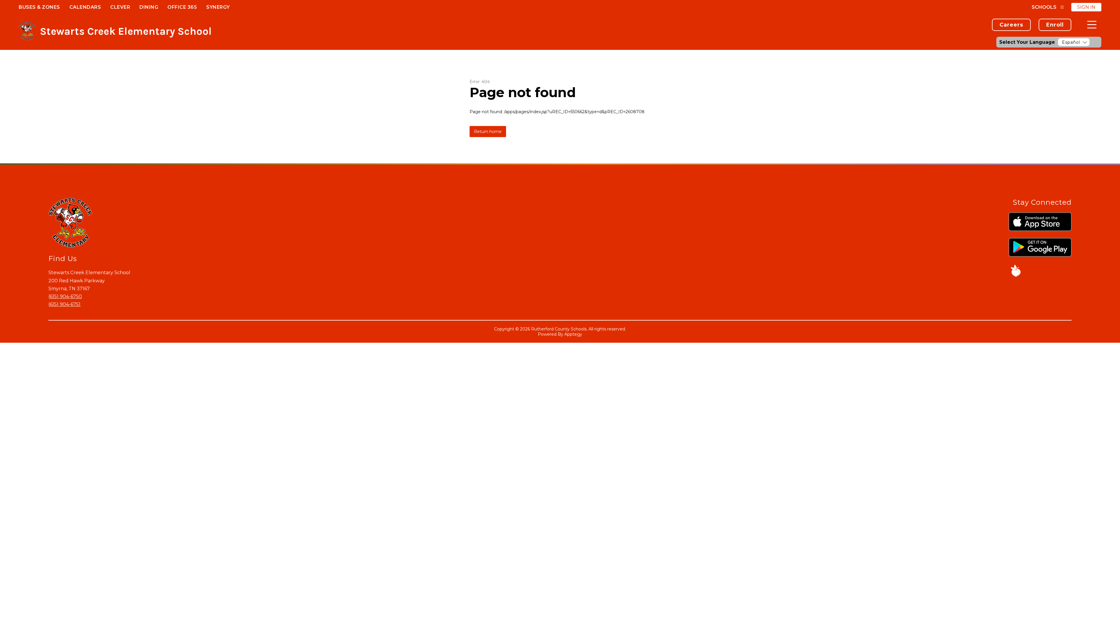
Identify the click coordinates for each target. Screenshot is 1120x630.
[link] (1011, 25)
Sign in (1086, 7)
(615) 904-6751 (64, 304)
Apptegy (573, 334)
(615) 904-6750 (65, 296)
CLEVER (120, 7)
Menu (1091, 24)
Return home (488, 131)
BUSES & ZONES (39, 7)
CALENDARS (85, 7)
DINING (148, 7)
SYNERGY (218, 7)
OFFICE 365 (182, 7)
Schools (1044, 7)
